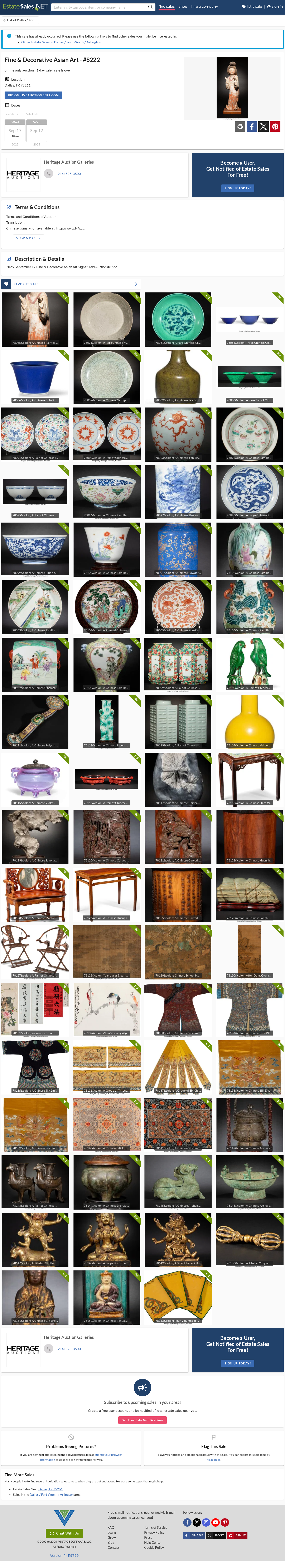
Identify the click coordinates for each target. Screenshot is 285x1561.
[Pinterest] (225, 1522)
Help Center (153, 1542)
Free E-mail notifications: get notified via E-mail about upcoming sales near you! (141, 1515)
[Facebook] (187, 1522)
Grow (112, 1537)
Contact (113, 1547)
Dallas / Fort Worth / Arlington (52, 1494)
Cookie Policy (154, 1547)
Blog (111, 1542)
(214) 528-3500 (69, 174)
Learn (112, 1532)
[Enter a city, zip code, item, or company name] (150, 7)
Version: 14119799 (64, 1556)
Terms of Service (155, 1527)
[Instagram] (206, 1522)
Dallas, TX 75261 (50, 1489)
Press (148, 1537)
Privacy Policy (154, 1532)
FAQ (111, 1527)
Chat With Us (67, 1533)
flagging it (213, 1459)
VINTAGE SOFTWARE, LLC (74, 1541)
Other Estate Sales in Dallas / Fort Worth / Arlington (61, 42)
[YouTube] (215, 1522)
